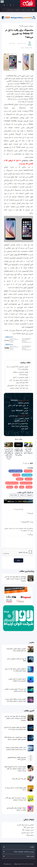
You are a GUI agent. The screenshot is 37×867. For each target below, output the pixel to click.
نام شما (30, 513)
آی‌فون (21, 487)
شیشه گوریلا (16, 475)
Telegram (29, 495)
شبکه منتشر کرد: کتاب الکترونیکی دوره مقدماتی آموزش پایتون (17, 386)
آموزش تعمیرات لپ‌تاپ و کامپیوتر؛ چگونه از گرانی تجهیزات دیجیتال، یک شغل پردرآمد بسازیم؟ (15, 769)
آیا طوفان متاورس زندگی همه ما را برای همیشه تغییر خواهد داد (15, 670)
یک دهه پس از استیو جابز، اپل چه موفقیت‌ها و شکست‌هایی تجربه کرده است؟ (9, 454)
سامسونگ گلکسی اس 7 (15, 471)
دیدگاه (30, 534)
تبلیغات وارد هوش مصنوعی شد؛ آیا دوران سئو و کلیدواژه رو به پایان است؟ (15, 728)
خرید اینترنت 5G (28, 830)
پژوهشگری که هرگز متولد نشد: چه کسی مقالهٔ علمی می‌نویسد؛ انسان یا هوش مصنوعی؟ (15, 579)
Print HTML (14, 495)
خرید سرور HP (29, 827)
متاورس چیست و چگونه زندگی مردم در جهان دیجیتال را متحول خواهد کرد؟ (15, 700)
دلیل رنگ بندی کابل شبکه (19, 779)
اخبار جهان (12, 43)
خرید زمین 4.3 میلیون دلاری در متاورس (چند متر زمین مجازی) (15, 690)
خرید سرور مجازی (28, 832)
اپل (16, 487)
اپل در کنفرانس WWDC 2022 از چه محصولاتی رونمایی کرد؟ (18, 452)
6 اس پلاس (29, 479)
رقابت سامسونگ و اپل (12, 483)
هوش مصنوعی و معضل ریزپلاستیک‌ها (20, 373)
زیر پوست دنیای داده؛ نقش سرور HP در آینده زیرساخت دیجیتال (15, 799)
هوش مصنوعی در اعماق (20, 377)
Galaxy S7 (20, 479)
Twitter (22, 495)
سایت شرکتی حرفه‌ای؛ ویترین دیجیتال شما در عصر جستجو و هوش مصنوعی (16, 748)
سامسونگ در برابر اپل (26, 483)
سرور (7, 864)
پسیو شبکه (30, 835)
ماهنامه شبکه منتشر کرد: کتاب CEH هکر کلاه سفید (18, 381)
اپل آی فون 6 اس (27, 475)
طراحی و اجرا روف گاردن (25, 825)
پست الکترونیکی (27, 522)
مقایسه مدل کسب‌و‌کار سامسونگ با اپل (28, 451)
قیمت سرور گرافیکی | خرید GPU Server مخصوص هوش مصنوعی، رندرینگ (15, 738)
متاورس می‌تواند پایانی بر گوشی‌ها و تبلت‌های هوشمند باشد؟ (16, 650)
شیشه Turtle (28, 471)
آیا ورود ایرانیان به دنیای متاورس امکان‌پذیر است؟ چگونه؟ (17, 680)
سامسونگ (9, 487)
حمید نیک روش (21, 43)
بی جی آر (26, 463)
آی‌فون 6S (29, 487)
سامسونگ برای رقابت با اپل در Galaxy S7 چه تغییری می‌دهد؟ (19, 33)
